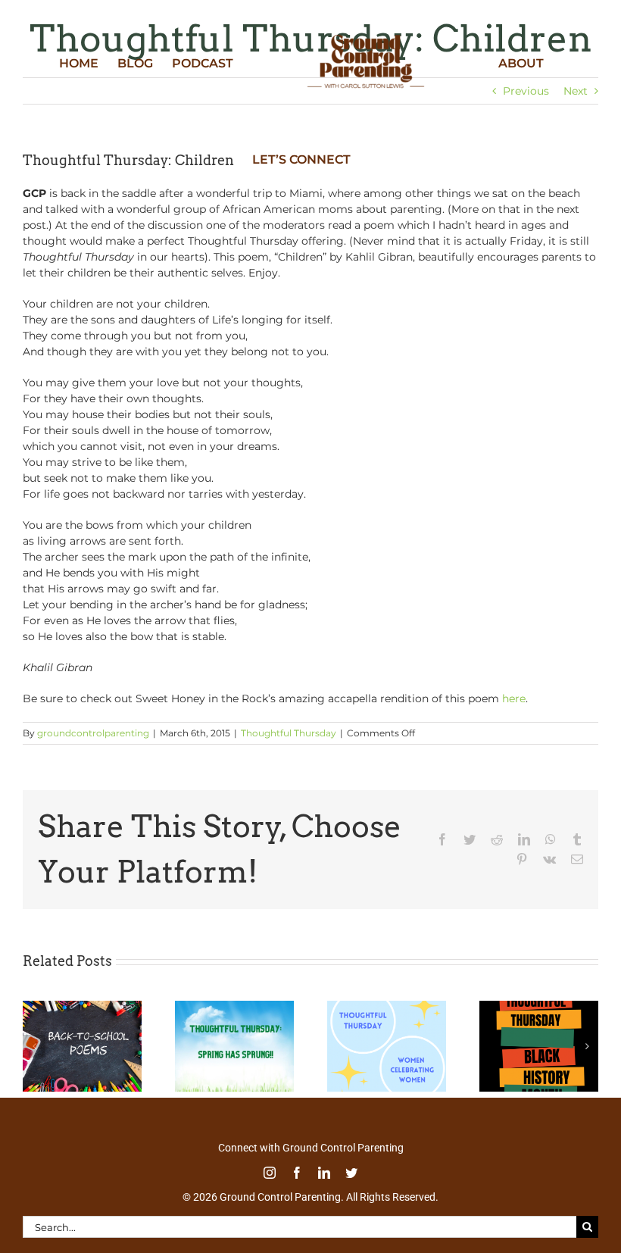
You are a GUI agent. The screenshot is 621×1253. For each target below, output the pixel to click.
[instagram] (270, 1173)
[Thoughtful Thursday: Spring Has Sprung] (234, 1007)
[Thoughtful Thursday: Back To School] (82, 1007)
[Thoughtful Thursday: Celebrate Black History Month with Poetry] (538, 1007)
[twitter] (351, 1173)
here (514, 698)
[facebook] (297, 1173)
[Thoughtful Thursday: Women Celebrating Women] (386, 1007)
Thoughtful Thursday (288, 733)
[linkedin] (324, 1173)
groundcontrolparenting (93, 733)
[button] (34, 1046)
